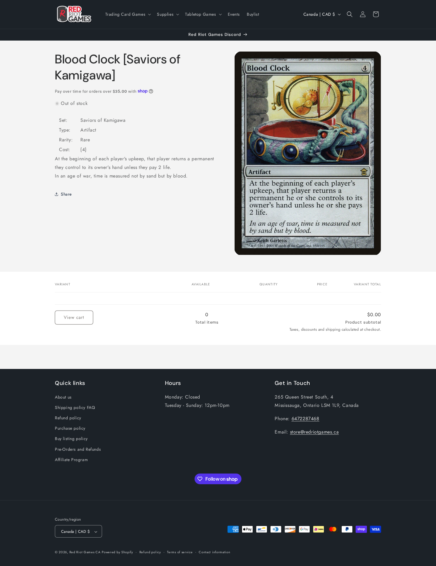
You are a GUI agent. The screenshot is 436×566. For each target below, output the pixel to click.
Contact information (214, 552)
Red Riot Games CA (85, 552)
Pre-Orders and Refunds (78, 449)
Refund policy (68, 417)
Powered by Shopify (117, 552)
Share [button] (66, 194)
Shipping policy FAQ (75, 407)
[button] (128, 14)
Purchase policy (70, 428)
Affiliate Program (71, 459)
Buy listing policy (71, 439)
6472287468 (305, 418)
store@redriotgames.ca (314, 431)
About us (63, 397)
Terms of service (179, 552)
